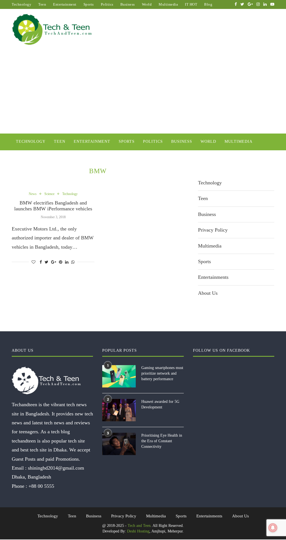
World (147, 4)
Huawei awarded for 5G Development (160, 404)
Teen (42, 4)
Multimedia (168, 4)
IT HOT (191, 4)
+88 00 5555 (41, 486)
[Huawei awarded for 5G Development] (119, 410)
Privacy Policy (213, 230)
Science (49, 194)
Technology (21, 4)
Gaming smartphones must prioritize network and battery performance (162, 373)
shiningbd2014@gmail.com (56, 468)
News (33, 194)
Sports (89, 4)
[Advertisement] (143, 92)
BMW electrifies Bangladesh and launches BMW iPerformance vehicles (53, 205)
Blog (208, 4)
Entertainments (213, 277)
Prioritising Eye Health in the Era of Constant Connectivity (161, 440)
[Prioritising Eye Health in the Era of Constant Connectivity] (119, 444)
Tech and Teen (139, 526)
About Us (208, 293)
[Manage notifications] (272, 527)
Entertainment (65, 4)
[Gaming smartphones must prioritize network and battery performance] (119, 376)
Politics (107, 4)
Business (127, 4)
